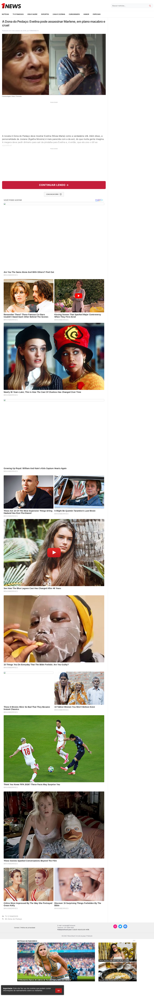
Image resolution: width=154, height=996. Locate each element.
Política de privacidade (28, 927)
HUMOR (86, 14)
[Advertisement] (54, 118)
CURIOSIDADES (74, 14)
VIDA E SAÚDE (32, 14)
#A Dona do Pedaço (13, 919)
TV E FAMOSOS (18, 14)
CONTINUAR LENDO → (54, 185)
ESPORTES (45, 14)
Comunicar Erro (52, 194)
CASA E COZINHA (59, 14)
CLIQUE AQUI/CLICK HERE (80, 929)
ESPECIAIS (96, 14)
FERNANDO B (33, 31)
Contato (16, 927)
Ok (59, 990)
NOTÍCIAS (5, 14)
